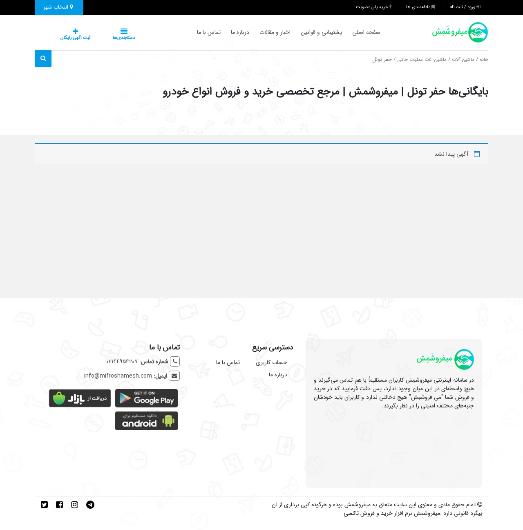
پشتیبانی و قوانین (305, 32)
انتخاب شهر (56, 7)
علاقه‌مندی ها (418, 7)
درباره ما (224, 32)
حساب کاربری (271, 362)
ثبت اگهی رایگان (67, 37)
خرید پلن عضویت (372, 7)
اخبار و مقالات (258, 32)
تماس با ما (192, 32)
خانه (484, 59)
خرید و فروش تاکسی (368, 513)
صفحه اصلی (350, 32)
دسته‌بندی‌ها (99, 37)
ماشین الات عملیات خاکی (422, 59)
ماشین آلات (463, 59)
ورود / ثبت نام (462, 7)
